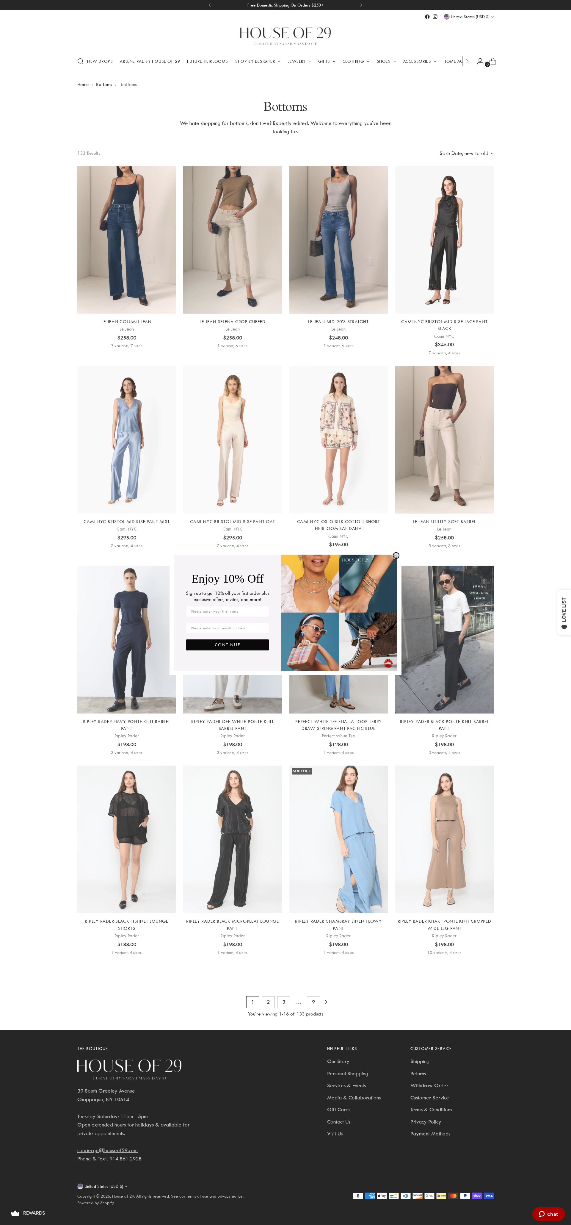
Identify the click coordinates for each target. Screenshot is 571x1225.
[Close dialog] (396, 555)
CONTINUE (228, 645)
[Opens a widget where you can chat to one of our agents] (548, 1214)
